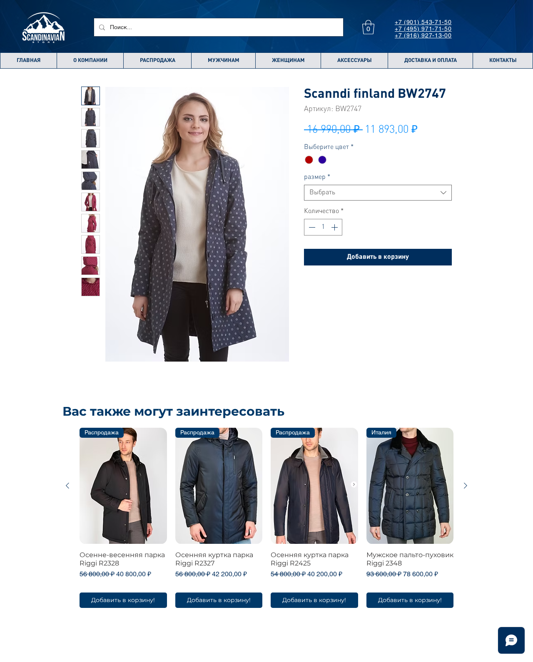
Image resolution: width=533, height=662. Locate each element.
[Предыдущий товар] (67, 486)
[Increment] (335, 227)
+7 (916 (406, 35)
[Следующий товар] (466, 486)
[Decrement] (311, 227)
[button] (368, 27)
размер (317, 177)
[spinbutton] (323, 227)
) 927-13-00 (434, 35)
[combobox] (378, 193)
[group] (266, 517)
